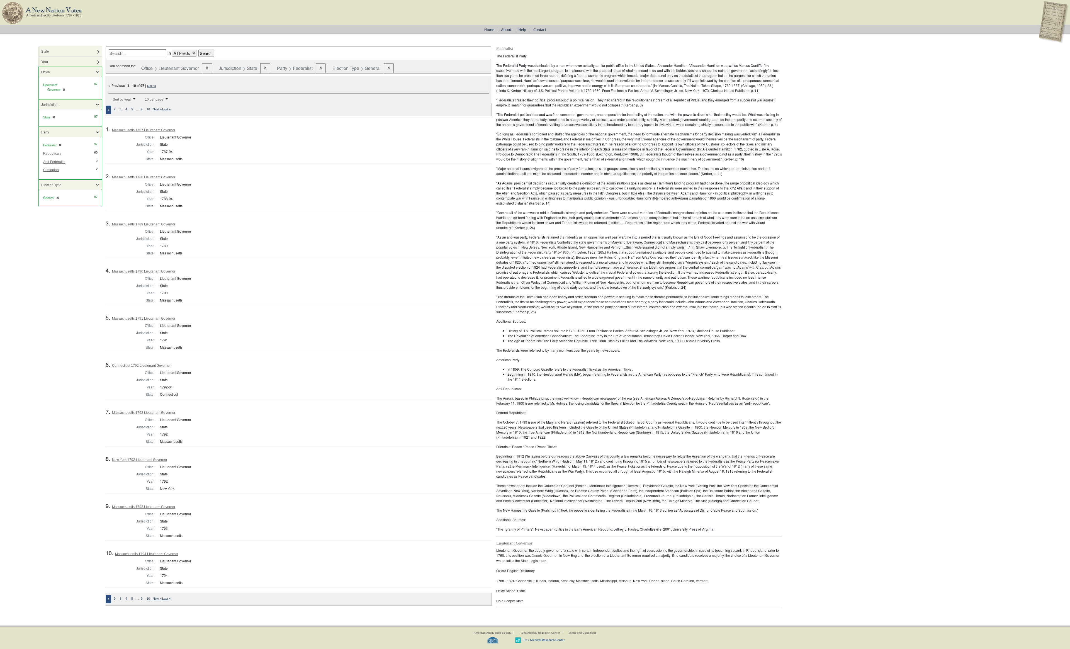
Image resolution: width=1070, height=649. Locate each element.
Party (45, 132)
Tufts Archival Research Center (540, 632)
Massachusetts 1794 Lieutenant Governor (146, 554)
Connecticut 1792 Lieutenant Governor (141, 366)
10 (148, 109)
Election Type (51, 184)
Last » (166, 109)
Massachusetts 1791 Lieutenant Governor (143, 318)
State (45, 51)
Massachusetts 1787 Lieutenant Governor (143, 130)
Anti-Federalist (54, 162)
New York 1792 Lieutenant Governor (139, 460)
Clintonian (51, 170)
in (169, 53)
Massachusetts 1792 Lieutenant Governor (143, 413)
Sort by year (122, 99)
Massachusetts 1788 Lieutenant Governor (143, 177)
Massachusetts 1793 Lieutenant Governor (143, 507)
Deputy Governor (545, 556)
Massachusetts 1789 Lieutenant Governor (143, 224)
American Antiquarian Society (492, 632)
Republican (52, 153)
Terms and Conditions (582, 632)
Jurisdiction (50, 104)
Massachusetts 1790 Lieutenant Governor (143, 271)
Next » (151, 85)
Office (45, 71)
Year (44, 61)
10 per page (154, 99)
